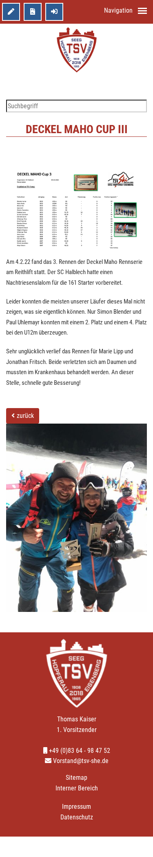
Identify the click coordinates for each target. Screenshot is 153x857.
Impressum (76, 806)
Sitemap (76, 777)
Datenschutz (76, 817)
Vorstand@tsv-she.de (80, 761)
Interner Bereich (76, 788)
